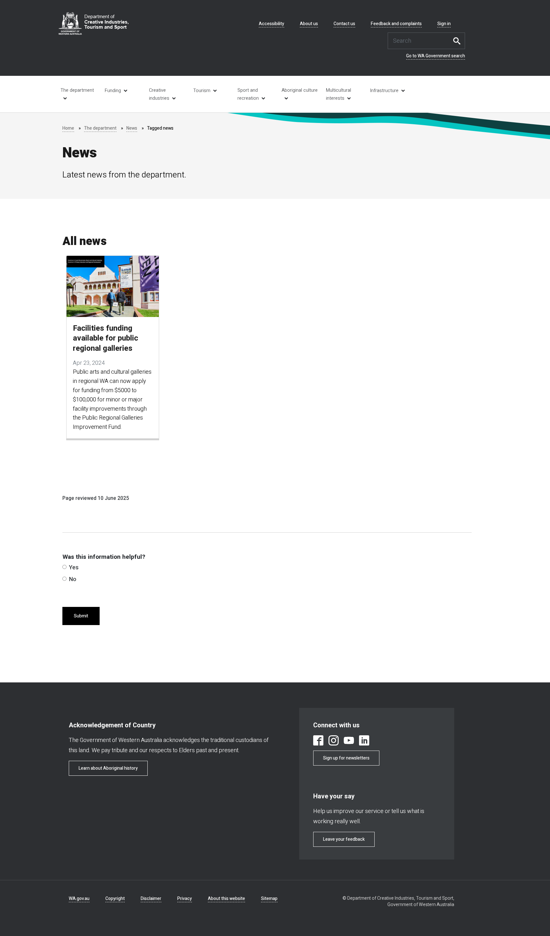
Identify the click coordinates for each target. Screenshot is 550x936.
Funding (113, 90)
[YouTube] (349, 741)
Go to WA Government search (435, 56)
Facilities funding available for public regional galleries (105, 338)
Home (68, 128)
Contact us (344, 24)
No (72, 579)
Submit (81, 616)
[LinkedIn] (364, 741)
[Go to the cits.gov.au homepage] (94, 23)
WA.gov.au (79, 898)
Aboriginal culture (300, 90)
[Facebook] (318, 741)
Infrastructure (384, 90)
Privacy (184, 898)
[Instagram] (333, 741)
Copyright (115, 898)
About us (309, 24)
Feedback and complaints (396, 24)
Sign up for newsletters (346, 758)
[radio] (64, 567)
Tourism (201, 90)
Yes (74, 567)
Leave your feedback (344, 839)
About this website (226, 898)
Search (458, 40)
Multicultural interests (338, 94)
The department (77, 90)
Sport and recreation (248, 94)
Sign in (444, 24)
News (131, 128)
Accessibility (271, 24)
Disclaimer (151, 898)
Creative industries (159, 94)
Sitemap (269, 898)
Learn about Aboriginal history (108, 768)
